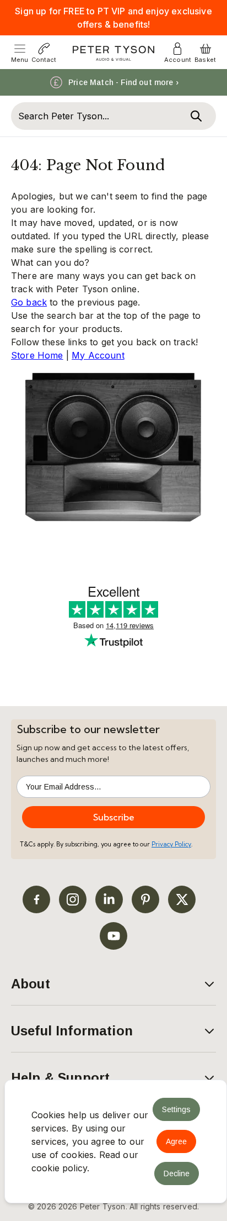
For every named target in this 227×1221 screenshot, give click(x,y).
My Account (98, 355)
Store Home (37, 355)
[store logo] (114, 53)
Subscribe (113, 817)
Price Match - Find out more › (123, 82)
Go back (29, 302)
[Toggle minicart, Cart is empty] (205, 48)
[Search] (196, 116)
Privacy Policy (171, 844)
